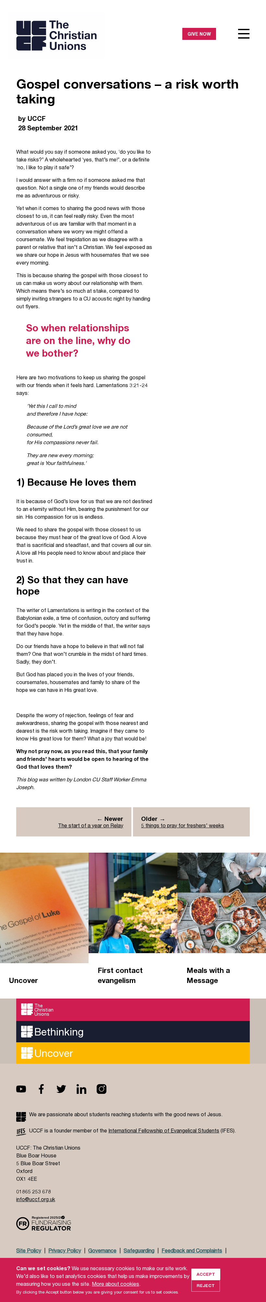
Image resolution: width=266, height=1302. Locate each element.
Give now (199, 34)
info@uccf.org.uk (35, 1199)
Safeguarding (139, 1250)
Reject (206, 1285)
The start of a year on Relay (90, 825)
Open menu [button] (244, 34)
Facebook (46, 1089)
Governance (102, 1250)
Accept (206, 1274)
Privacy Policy (64, 1250)
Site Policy (28, 1250)
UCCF (74, 35)
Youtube (26, 1089)
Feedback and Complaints (192, 1250)
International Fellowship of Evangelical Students (163, 1130)
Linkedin (87, 1089)
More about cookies (115, 1284)
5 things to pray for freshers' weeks (182, 825)
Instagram (107, 1089)
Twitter (66, 1089)
